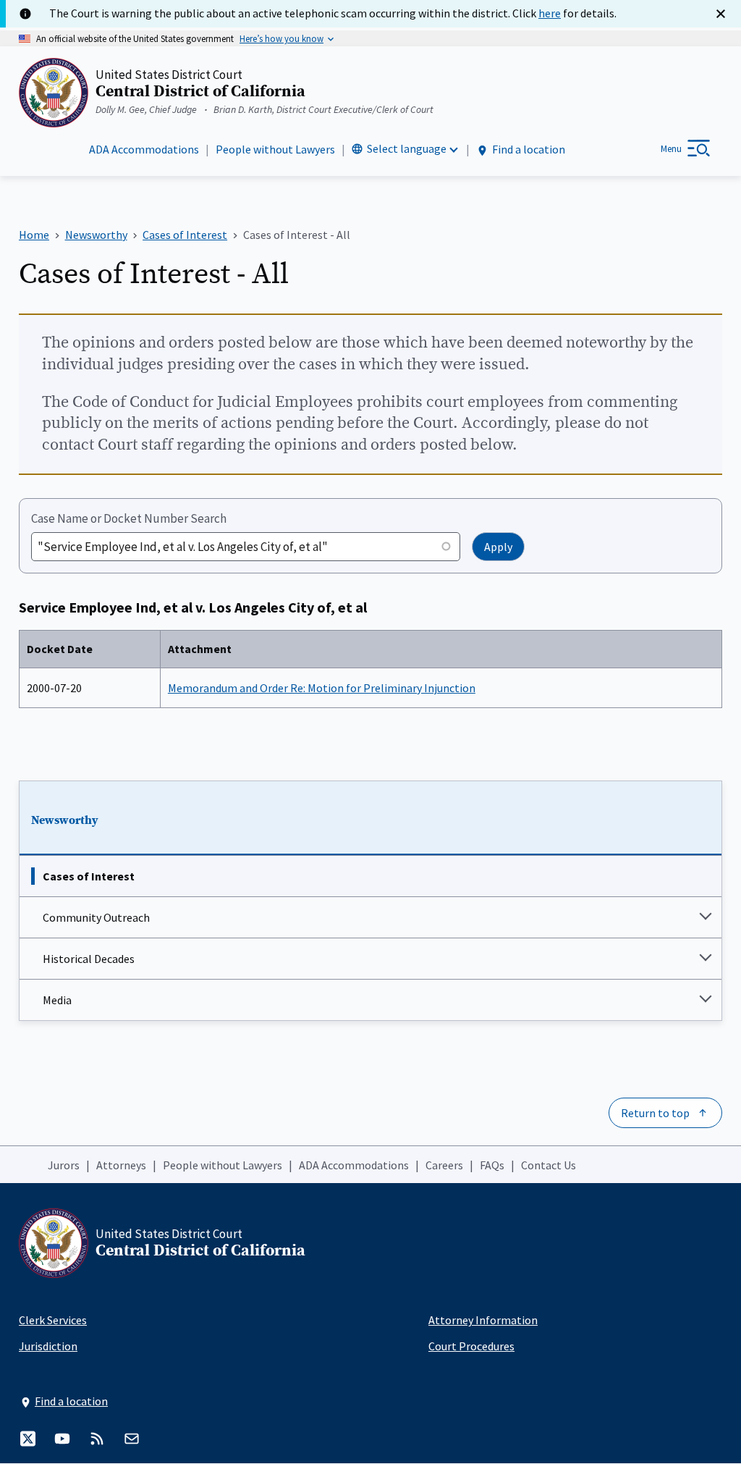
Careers (444, 1165)
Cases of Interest (89, 876)
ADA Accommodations (144, 149)
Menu (671, 149)
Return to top (655, 1113)
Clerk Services (53, 1320)
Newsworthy (64, 820)
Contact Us (548, 1165)
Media (57, 1000)
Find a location (528, 149)
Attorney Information (483, 1320)
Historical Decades (89, 958)
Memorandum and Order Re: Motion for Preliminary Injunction (321, 688)
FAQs (492, 1165)
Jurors (64, 1165)
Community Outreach (96, 917)
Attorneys (121, 1165)
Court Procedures (471, 1346)
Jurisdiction (48, 1346)
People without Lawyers (275, 149)
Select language (406, 148)
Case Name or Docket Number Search (128, 518)
